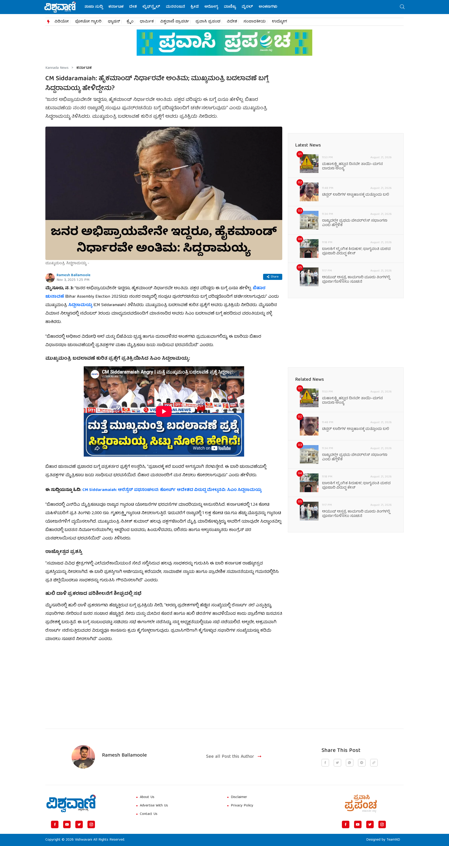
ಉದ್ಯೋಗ (279, 22)
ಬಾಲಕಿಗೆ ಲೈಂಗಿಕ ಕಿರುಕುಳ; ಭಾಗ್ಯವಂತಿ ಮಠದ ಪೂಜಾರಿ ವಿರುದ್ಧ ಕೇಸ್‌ (356, 251)
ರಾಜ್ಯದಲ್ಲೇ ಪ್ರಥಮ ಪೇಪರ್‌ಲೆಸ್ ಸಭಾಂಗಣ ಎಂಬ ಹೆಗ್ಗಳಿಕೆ (354, 223)
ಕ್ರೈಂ (130, 22)
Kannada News (57, 68)
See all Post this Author (230, 757)
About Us (147, 797)
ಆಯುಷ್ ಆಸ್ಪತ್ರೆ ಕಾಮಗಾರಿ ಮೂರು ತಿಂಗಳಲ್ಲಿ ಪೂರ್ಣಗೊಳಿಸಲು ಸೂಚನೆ (356, 279)
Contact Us (148, 814)
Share (275, 277)
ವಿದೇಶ (232, 22)
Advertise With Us (154, 805)
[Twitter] (79, 824)
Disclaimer (239, 797)
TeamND (393, 840)
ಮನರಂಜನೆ (175, 7)
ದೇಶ (133, 7)
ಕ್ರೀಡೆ (195, 7)
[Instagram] (91, 824)
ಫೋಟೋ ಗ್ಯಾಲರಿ (88, 22)
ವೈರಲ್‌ (247, 7)
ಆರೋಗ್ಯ (211, 7)
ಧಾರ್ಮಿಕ (147, 22)
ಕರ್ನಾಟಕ (116, 7)
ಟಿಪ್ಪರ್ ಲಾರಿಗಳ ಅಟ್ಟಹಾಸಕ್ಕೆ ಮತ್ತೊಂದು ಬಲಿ (355, 195)
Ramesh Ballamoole (74, 275)
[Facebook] (54, 824)
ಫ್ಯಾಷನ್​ (114, 22)
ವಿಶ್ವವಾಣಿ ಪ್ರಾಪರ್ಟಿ (174, 22)
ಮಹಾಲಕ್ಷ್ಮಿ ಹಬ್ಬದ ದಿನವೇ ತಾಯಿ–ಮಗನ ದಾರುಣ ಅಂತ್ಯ (352, 166)
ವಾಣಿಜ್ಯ (230, 7)
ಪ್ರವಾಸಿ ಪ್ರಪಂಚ (208, 22)
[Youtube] (66, 824)
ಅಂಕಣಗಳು (268, 7)
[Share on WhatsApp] (349, 762)
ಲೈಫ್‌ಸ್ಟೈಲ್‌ (151, 7)
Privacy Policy (242, 805)
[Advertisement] (163, 682)
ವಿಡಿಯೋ (61, 22)
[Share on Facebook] (325, 762)
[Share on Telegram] (361, 762)
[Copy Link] (373, 762)
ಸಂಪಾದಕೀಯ (254, 22)
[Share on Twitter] (337, 762)
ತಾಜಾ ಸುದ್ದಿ (93, 7)
